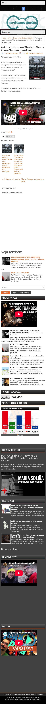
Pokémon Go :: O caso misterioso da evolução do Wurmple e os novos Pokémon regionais (27, 507)
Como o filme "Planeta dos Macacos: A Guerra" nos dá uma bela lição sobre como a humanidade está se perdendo (18, 164)
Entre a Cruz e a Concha (20, 273)
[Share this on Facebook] (7, 132)
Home (4, 38)
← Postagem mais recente (11, 179)
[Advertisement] (23, 604)
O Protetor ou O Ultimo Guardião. (22, 378)
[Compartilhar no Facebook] (13, 136)
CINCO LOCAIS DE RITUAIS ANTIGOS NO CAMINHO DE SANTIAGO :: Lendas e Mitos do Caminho (27, 259)
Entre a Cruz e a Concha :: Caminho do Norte (26, 367)
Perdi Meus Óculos (21, 694)
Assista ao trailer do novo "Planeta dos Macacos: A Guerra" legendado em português (22, 48)
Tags (14, 293)
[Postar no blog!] (9, 136)
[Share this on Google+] (12, 132)
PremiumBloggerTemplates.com (15, 699)
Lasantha (36, 697)
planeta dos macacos (26, 38)
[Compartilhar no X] (11, 136)
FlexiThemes (17, 697)
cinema (15, 38)
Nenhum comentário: (36, 53)
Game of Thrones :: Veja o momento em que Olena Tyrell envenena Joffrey (27, 536)
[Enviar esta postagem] (2, 136)
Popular (5, 293)
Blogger (40, 694)
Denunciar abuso (9, 549)
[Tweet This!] (9, 132)
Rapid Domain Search (34, 699)
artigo (9, 38)
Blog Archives (24, 293)
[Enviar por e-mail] (7, 136)
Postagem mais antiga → (35, 179)
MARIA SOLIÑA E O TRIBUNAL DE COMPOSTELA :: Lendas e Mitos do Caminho (19, 458)
